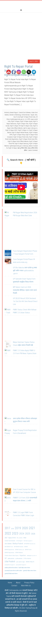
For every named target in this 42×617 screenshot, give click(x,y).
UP (6, 558)
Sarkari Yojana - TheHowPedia (21, 3)
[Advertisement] (21, 35)
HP (36, 117)
